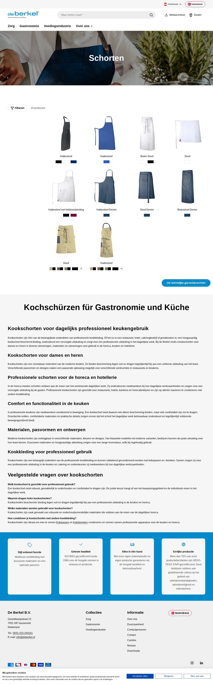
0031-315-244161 (23, 633)
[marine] (73, 161)
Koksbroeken (80, 522)
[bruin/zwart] (60, 268)
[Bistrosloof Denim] (187, 187)
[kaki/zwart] (52, 268)
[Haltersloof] (66, 133)
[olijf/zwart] (67, 268)
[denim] (106, 215)
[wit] (66, 161)
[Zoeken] (151, 15)
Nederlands (173, 4)
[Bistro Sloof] (147, 133)
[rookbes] (73, 215)
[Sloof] (187, 133)
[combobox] (106, 15)
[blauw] (106, 161)
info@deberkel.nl (25, 637)
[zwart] (59, 161)
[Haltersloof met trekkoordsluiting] (66, 187)
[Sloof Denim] (147, 187)
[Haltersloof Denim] (106, 187)
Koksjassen (62, 522)
